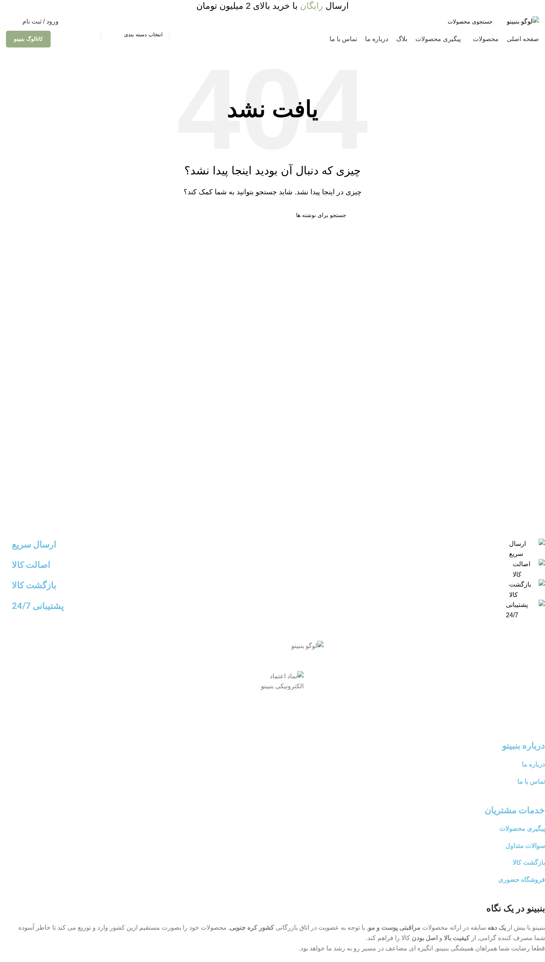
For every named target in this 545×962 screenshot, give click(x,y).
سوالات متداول (525, 845)
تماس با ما (531, 781)
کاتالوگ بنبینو (28, 39)
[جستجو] (91, 21)
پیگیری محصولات (522, 828)
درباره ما (533, 764)
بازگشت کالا (529, 862)
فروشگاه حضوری (521, 879)
